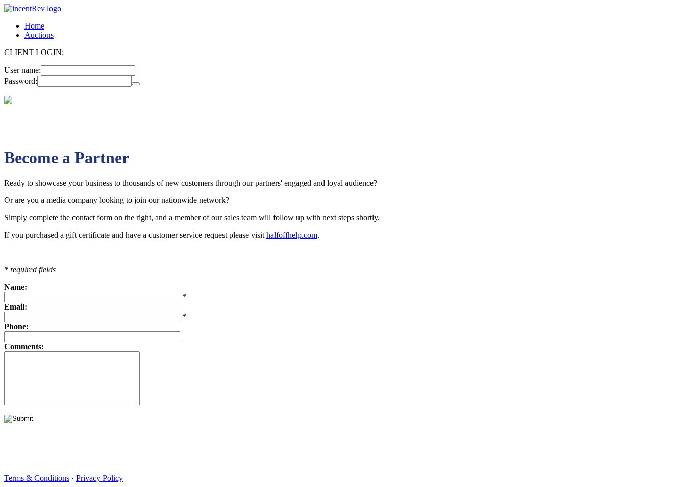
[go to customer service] (8, 101)
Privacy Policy (99, 478)
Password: (20, 80)
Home (34, 25)
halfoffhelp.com (291, 234)
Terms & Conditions (36, 478)
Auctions (39, 35)
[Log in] (136, 83)
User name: (22, 70)
